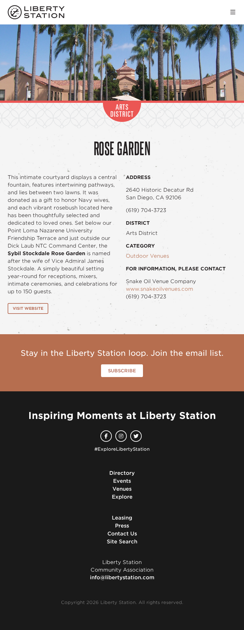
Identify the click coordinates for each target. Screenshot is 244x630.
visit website (28, 308)
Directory (122, 473)
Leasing (122, 518)
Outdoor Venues (147, 256)
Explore (122, 497)
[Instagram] (121, 436)
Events (122, 481)
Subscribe (122, 370)
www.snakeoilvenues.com (159, 289)
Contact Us (122, 534)
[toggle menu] (232, 12)
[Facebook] (106, 436)
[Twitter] (136, 436)
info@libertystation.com (122, 577)
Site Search (122, 542)
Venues (122, 489)
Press (122, 526)
